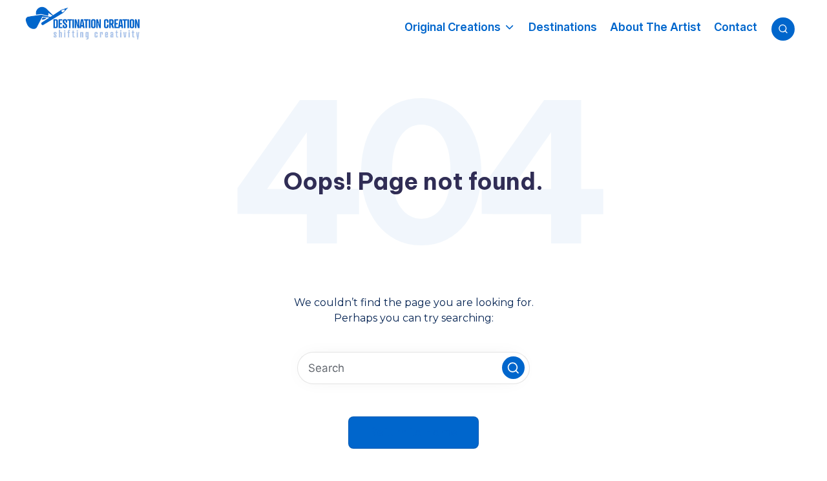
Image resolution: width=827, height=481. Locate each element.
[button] (513, 367)
